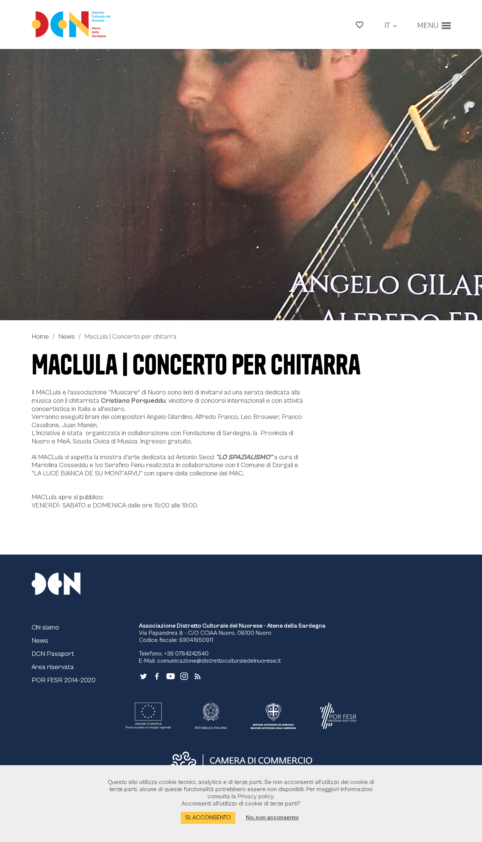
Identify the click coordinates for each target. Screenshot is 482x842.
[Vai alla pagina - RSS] (197, 676)
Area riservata (53, 667)
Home (40, 337)
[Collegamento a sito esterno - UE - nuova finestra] (148, 715)
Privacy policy (255, 796)
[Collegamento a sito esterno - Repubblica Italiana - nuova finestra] (211, 715)
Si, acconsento (208, 817)
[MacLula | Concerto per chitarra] (241, 184)
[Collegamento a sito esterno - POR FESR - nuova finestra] (338, 715)
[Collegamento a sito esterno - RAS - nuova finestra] (273, 715)
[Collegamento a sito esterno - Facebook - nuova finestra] (157, 676)
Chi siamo (45, 627)
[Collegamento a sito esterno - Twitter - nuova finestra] (143, 676)
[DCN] (65, 583)
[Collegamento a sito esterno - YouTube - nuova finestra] (170, 676)
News (66, 337)
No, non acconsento (272, 817)
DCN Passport (53, 654)
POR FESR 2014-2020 (64, 680)
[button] (359, 24)
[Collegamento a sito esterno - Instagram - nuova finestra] (184, 676)
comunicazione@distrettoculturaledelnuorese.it (219, 660)
